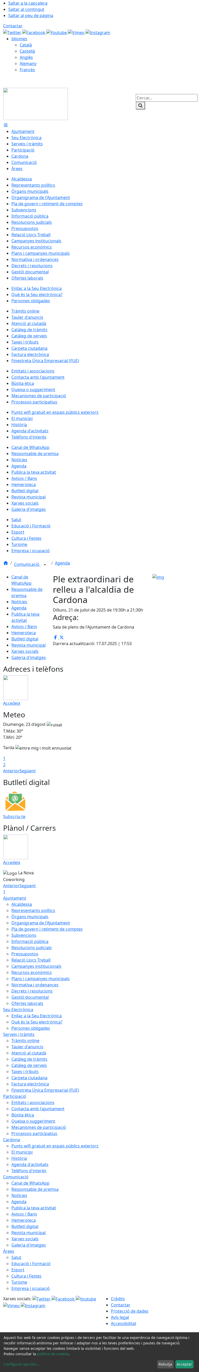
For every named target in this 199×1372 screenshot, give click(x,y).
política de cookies (53, 1353)
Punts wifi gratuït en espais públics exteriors (54, 1146)
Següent (27, 771)
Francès (27, 70)
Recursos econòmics (31, 972)
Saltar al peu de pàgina (30, 15)
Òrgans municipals (29, 916)
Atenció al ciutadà (28, 1053)
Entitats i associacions (32, 1102)
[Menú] (5, 125)
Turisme (19, 1282)
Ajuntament (14, 898)
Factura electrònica (30, 1084)
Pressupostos (24, 954)
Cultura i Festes (26, 1276)
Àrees (8, 1251)
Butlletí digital (24, 639)
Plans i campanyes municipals (40, 978)
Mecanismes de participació (38, 1127)
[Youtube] (57, 32)
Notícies (19, 602)
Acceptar (184, 1364)
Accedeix (11, 703)
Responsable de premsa (35, 1189)
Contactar (13, 26)
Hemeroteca (23, 633)
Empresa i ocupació (30, 1288)
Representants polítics (33, 910)
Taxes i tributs (25, 1071)
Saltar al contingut (26, 9)
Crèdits (118, 1299)
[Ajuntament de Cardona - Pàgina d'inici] (35, 103)
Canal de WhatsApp (30, 1183)
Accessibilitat (123, 1323)
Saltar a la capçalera (27, 3)
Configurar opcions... (22, 1364)
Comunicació (27, 564)
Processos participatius (34, 1133)
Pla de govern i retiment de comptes (47, 929)
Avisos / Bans (24, 626)
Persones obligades (30, 1028)
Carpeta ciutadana (29, 1078)
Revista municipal (28, 645)
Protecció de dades (129, 1311)
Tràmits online (25, 1040)
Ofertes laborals (27, 1003)
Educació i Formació (31, 1263)
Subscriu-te (14, 816)
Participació (14, 1096)
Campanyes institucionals (36, 966)
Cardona (11, 1140)
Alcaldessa (21, 904)
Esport (17, 1270)
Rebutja (165, 1364)
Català (26, 45)
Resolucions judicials (31, 947)
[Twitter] (12, 32)
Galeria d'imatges (28, 657)
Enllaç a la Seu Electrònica (36, 1016)
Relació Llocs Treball (31, 960)
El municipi (22, 1152)
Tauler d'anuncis (27, 1047)
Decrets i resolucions (32, 991)
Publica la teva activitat (33, 1208)
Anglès (26, 57)
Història (19, 1158)
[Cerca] (140, 105)
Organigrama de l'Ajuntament (40, 923)
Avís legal (120, 1317)
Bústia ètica (22, 1115)
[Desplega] (44, 565)
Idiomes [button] (19, 39)
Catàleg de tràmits (29, 1059)
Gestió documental (30, 997)
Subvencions (23, 935)
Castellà (27, 51)
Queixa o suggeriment (33, 1121)
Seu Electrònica (18, 1009)
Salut (16, 1257)
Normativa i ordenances (35, 985)
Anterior (11, 771)
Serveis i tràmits (18, 1034)
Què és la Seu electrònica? (36, 1022)
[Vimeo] (77, 32)
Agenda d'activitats (29, 1164)
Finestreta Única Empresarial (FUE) (45, 1090)
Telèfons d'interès (28, 1170)
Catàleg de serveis (29, 1065)
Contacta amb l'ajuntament (38, 1109)
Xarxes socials (25, 651)
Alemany (28, 63)
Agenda (62, 563)
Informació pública (29, 941)
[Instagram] (98, 32)
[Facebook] (34, 32)
